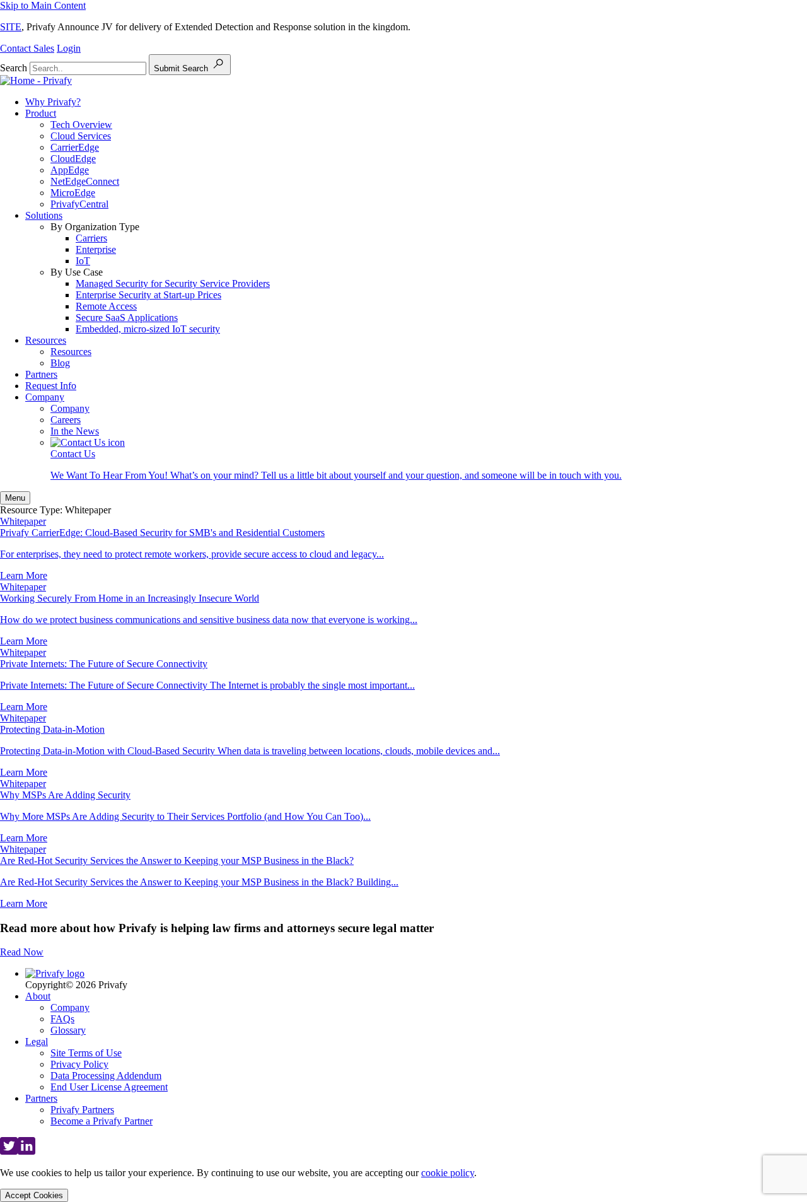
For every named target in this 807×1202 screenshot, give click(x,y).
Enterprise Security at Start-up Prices (148, 294)
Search (13, 67)
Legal (36, 1041)
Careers (65, 419)
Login (69, 48)
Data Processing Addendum (105, 1075)
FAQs (62, 1018)
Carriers (91, 238)
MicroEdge (72, 192)
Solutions (43, 215)
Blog (60, 363)
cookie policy (447, 1172)
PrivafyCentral (79, 204)
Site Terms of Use (86, 1052)
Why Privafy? (53, 101)
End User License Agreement (109, 1087)
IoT (83, 260)
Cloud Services (80, 136)
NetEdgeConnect (84, 181)
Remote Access (106, 306)
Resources (45, 340)
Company (44, 397)
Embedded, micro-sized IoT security (148, 329)
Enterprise (96, 249)
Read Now (22, 952)
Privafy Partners (82, 1109)
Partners (41, 374)
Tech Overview (81, 124)
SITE (10, 26)
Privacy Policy (79, 1064)
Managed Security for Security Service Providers (173, 283)
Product (40, 113)
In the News (74, 431)
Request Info (50, 385)
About (37, 996)
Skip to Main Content (43, 5)
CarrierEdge (74, 147)
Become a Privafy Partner (101, 1121)
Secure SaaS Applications (127, 317)
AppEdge (69, 170)
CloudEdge (73, 158)
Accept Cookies (34, 1195)
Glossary (68, 1030)
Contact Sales (27, 48)
